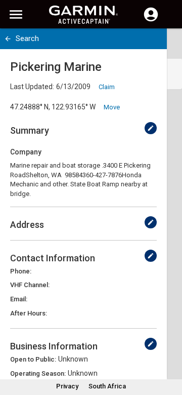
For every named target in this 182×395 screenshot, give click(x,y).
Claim (107, 87)
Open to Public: (33, 359)
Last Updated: (32, 87)
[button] (169, 349)
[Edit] (151, 128)
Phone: (20, 271)
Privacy (67, 386)
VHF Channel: (30, 285)
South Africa (107, 386)
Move (112, 107)
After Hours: (28, 313)
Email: (18, 299)
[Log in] (151, 20)
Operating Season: (38, 373)
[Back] (8, 38)
